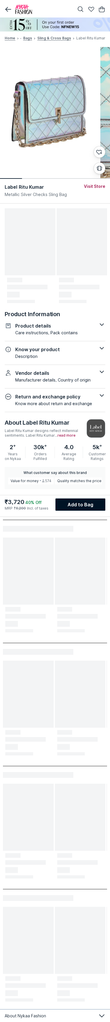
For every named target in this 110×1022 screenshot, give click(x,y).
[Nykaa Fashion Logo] (43, 9)
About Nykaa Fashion (25, 1015)
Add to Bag (80, 505)
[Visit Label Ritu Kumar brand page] (96, 428)
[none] (55, 25)
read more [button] (66, 435)
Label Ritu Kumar (24, 187)
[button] (8, 9)
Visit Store (94, 186)
